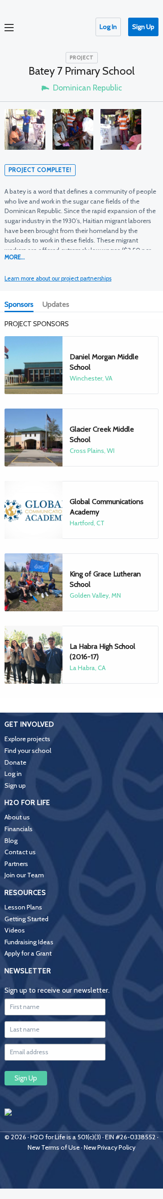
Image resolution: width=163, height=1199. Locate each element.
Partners (16, 864)
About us (17, 817)
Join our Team (24, 875)
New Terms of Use (54, 1147)
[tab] (21, 305)
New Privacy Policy (109, 1147)
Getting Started (26, 919)
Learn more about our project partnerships (58, 278)
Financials (19, 829)
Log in (13, 774)
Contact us (20, 852)
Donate (15, 762)
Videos (15, 930)
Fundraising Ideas (29, 942)
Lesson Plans (23, 907)
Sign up (15, 785)
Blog (11, 841)
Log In (108, 27)
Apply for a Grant (28, 953)
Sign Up (143, 27)
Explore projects (27, 739)
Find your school (28, 751)
